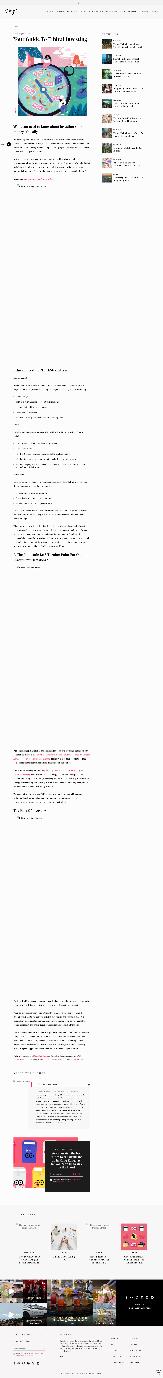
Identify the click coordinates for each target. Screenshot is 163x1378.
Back (16, 26)
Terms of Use (135, 1356)
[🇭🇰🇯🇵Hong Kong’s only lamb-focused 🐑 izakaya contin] (104, 1291)
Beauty (83, 12)
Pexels (24, 1059)
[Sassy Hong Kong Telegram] (152, 1297)
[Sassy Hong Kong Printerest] (142, 1297)
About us (114, 1338)
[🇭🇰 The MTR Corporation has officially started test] (35, 1314)
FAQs (112, 1344)
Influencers (143, 12)
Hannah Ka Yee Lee (41, 1056)
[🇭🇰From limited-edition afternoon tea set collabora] (104, 1314)
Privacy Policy (116, 1356)
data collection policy (63, 1182)
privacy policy (76, 1180)
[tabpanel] (123, 44)
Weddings (132, 12)
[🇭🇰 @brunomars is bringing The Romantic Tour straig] (35, 1291)
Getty (55, 1059)
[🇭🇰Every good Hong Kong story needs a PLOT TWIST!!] (11, 1291)
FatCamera (46, 1059)
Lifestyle (122, 12)
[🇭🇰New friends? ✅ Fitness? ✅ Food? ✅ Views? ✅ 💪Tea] (11, 1314)
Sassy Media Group (118, 1362)
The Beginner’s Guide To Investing (38, 179)
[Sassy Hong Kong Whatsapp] (147, 1297)
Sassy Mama (134, 1362)
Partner (114, 1350)
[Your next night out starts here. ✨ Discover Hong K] (70, 1303)
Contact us (134, 1338)
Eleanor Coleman (47, 1084)
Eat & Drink (60, 12)
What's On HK (48, 12)
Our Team (133, 1344)
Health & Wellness (96, 12)
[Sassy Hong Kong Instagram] (137, 1297)
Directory (154, 12)
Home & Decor (111, 12)
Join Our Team (135, 1350)
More (62, 1356)
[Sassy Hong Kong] (11, 12)
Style (76, 12)
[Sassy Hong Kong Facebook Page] (126, 1297)
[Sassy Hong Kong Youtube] (131, 1297)
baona (74, 1059)
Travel (69, 12)
